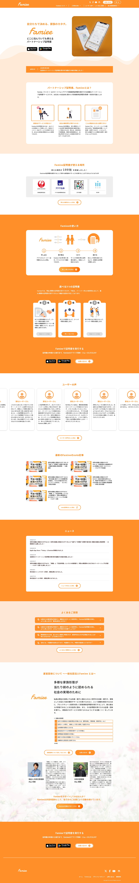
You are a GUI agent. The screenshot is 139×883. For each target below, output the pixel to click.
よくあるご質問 (99, 6)
